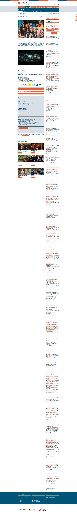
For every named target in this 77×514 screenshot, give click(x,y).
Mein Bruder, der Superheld (50, 258)
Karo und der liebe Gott (49, 180)
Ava (46, 50)
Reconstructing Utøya (49, 355)
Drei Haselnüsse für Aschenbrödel (51, 88)
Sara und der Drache (49, 367)
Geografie (23, 81)
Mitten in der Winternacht (49, 287)
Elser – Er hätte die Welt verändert (51, 93)
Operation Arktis (48, 314)
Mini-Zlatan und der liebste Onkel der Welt (52, 281)
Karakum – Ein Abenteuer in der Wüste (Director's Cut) (51, 178)
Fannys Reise (48, 115)
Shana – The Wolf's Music (49, 383)
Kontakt (34, 11)
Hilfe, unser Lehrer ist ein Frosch (50, 152)
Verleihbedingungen (31, 105)
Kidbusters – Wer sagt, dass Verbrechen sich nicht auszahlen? (52, 182)
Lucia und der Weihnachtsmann (50, 238)
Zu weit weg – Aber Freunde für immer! (51, 484)
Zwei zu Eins (47, 488)
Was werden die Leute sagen (50, 445)
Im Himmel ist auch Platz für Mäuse (51, 161)
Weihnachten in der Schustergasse (51, 453)
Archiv (47, 30)
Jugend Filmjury (56, 7)
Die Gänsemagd (48, 128)
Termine (32, 7)
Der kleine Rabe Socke (49, 195)
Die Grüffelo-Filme (48, 145)
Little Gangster (48, 226)
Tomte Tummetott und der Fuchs (51, 418)
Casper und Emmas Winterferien (50, 72)
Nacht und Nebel (48, 299)
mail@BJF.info (21, 501)
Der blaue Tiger (48, 63)
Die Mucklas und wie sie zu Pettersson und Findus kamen (52, 296)
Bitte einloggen (25, 135)
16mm (53, 28)
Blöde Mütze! (48, 67)
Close (46, 80)
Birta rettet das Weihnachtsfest (50, 62)
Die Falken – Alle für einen (49, 111)
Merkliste (51, 13)
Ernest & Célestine (48, 102)
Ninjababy (47, 309)
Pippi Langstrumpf (48, 340)
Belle (46, 57)
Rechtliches (37, 11)
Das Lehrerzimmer (48, 217)
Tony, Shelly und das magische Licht (51, 420)
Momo (47, 291)
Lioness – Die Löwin (49, 222)
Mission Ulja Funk (48, 283)
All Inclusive (47, 43)
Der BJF (21, 7)
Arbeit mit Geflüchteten (52, 29)
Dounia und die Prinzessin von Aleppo (51, 86)
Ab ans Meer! (48, 36)
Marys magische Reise (49, 253)
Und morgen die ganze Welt (50, 431)
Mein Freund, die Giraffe (49, 264)
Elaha (46, 90)
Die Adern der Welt (48, 38)
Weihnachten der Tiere (49, 449)
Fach (58, 22)
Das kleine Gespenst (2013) (50, 184)
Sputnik (47, 401)
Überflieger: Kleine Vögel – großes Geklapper (52, 427)
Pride (46, 345)
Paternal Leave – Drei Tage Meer (50, 320)
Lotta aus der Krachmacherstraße (51, 233)
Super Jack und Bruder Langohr (50, 408)
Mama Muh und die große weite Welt (51, 251)
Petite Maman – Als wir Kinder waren (51, 322)
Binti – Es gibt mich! (49, 61)
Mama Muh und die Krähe (49, 249)
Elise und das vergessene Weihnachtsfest (52, 91)
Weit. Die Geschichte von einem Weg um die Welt (52, 458)
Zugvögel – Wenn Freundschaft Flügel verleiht (52, 483)
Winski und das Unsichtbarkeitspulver (51, 465)
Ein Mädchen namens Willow (50, 244)
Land (51, 22)
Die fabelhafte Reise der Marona (50, 109)
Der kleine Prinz (48, 191)
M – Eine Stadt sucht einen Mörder (51, 240)
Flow (46, 118)
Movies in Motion (49, 7)
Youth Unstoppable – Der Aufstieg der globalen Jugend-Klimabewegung (52, 476)
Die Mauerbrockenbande (49, 257)
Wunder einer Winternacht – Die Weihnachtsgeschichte (52, 473)
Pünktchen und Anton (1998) (50, 346)
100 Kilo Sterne (48, 159)
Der (48, 163)
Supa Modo (47, 407)
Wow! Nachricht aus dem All (50, 470)
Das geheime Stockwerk (49, 129)
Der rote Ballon (48, 364)
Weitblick (28, 11)
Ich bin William (48, 160)
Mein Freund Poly (48, 266)
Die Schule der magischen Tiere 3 (51, 376)
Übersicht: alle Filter (51, 30)
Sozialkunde (32, 81)
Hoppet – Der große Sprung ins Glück (51, 157)
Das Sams (47, 365)
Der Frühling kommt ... (49, 122)
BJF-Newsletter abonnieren (52, 497)
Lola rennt (47, 230)
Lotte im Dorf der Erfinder (49, 236)
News (37, 7)
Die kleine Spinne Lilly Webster (50, 196)
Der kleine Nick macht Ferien (50, 189)
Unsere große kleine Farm (49, 433)
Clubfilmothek (20, 11)
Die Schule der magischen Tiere (50, 372)
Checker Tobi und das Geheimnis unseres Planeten (52, 77)
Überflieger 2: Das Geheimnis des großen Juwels (52, 430)
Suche (47, 22)
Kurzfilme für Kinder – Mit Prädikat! (51, 203)
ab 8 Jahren (25, 75)
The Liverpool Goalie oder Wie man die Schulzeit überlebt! (52, 228)
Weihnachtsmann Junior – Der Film (51, 455)
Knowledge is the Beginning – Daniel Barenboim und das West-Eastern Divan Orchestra (52, 199)
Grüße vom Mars (48, 147)
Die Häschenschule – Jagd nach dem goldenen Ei (52, 149)
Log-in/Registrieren (56, 13)
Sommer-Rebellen (48, 393)
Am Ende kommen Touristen (50, 45)
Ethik (21, 81)
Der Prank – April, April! (49, 343)
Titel (49, 22)
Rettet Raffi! (47, 357)
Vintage (57, 29)
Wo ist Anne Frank (48, 468)
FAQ (40, 11)
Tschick (47, 426)
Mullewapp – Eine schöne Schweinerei (51, 297)
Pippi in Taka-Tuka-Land (49, 338)
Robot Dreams (48, 358)
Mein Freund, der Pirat (49, 263)
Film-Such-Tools (48, 499)
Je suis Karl (47, 173)
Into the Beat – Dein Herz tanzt (50, 165)
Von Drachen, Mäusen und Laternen (51, 440)
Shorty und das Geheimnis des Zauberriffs (52, 387)
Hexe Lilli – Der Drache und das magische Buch (52, 151)
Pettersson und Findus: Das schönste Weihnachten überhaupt (52, 329)
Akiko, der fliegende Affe (49, 40)
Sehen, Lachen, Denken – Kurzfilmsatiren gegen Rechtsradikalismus (52, 381)
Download (50, 28)
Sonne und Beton (48, 395)
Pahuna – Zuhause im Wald (50, 318)
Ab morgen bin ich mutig (49, 37)
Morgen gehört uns (49, 292)
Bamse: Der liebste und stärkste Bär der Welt (52, 53)
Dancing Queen (48, 81)
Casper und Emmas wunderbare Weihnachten (52, 75)
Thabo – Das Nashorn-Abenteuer (51, 412)
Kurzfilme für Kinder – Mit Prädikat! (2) (51, 205)
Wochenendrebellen (49, 467)
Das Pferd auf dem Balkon (50, 332)
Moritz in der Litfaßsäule (49, 293)
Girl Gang (47, 138)
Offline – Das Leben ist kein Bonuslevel (51, 312)
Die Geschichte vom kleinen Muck (51, 135)
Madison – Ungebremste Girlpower (51, 242)
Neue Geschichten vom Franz (50, 305)
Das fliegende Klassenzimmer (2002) (51, 116)
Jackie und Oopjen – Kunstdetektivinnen (52, 169)
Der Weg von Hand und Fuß (50, 447)
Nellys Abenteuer (48, 303)
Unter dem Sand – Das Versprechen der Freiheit (52, 437)
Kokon (47, 201)
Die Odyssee (47, 310)
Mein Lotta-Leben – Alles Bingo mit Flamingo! (51, 268)
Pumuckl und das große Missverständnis (52, 348)
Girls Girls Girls (48, 139)
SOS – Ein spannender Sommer (50, 397)
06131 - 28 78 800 (35, 500)
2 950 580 (21, 118)
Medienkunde (27, 81)
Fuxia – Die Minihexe (49, 127)
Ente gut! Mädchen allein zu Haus (51, 100)
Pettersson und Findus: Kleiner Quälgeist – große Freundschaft (52, 327)
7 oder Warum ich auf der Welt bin (51, 389)
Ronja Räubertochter (49, 362)
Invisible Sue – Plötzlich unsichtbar (51, 167)
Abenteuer (25, 77)
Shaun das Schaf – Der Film (50, 385)
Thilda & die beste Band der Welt (50, 414)
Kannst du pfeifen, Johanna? (50, 175)
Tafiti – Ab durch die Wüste (50, 410)
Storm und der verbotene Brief (50, 403)
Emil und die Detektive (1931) (50, 95)
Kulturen (22, 77)
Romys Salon (48, 360)
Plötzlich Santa (48, 342)
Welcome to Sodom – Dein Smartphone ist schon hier (52, 460)
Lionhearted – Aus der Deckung (50, 224)
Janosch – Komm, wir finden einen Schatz (52, 171)
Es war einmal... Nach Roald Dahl (50, 106)
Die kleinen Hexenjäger (49, 186)
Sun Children (48, 405)
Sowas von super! (48, 399)
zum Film (19, 152)
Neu (57, 28)
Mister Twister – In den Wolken (50, 285)
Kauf (55, 28)
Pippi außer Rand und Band (50, 333)
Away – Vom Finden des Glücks (50, 51)
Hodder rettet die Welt (49, 154)
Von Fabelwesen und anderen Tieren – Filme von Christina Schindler (52, 443)
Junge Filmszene (42, 7)
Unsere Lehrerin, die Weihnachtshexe (51, 434)
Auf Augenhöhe (48, 47)
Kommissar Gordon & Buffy (50, 202)
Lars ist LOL (47, 214)
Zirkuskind (47, 481)
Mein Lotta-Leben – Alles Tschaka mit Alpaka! (52, 269)
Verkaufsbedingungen (23, 115)
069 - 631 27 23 (20, 500)
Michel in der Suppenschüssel (50, 279)
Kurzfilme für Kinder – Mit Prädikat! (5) (51, 212)
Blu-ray (47, 28)
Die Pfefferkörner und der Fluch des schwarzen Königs (52, 331)
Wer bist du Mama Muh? (49, 464)
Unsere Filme (27, 7)
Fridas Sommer (48, 121)
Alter (53, 22)
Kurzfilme (31, 11)
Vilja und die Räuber (49, 439)
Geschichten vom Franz (49, 133)
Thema (56, 22)
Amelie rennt (48, 44)
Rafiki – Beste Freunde (49, 354)
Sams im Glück (48, 366)
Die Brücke (47, 70)
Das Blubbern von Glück (49, 68)
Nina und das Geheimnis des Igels (51, 307)
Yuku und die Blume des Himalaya (51, 478)
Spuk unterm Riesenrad (49, 400)
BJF (18, 13)
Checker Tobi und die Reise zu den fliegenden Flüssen (52, 79)
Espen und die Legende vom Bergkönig (51, 104)
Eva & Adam (47, 108)
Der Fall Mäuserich (48, 113)
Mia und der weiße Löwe (49, 278)
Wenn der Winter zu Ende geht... (50, 462)
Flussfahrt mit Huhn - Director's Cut (51, 119)
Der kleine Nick (48, 188)
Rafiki (47, 353)
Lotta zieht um (48, 235)
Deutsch (19, 81)
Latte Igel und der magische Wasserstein (52, 215)
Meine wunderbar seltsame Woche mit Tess (52, 259)
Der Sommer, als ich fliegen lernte (51, 391)
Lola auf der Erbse (48, 229)
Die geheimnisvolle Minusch (50, 131)
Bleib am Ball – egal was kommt (50, 65)
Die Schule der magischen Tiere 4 (51, 378)
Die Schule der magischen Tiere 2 (51, 374)
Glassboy (47, 140)
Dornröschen (48, 85)
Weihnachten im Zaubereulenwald (51, 451)
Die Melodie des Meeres (49, 276)
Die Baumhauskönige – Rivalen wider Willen (52, 55)
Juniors (47, 174)
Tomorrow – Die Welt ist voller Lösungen (52, 416)
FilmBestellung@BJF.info (36, 501)
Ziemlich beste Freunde (49, 480)
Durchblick (24, 11)
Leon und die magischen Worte (50, 220)
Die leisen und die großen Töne (50, 218)
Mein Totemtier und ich (49, 271)
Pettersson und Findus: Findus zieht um (52, 324)
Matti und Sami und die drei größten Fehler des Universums (52, 256)
